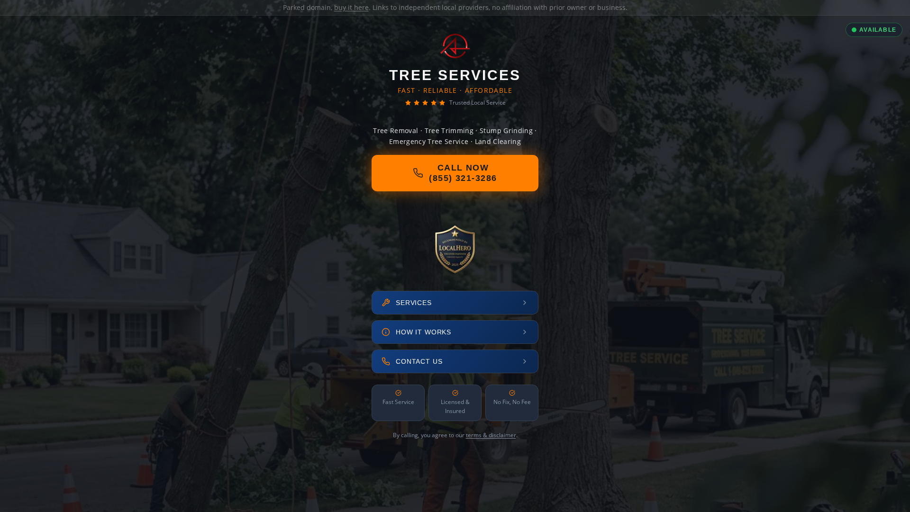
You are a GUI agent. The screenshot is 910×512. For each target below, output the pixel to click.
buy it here (351, 7)
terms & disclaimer (491, 435)
